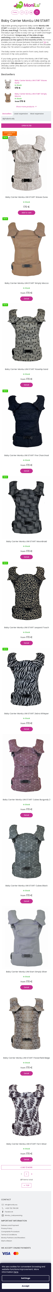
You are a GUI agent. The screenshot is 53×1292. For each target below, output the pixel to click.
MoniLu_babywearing (13, 1215)
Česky (15, 12)
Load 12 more (26, 1167)
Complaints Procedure (10, 1231)
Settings (25, 1278)
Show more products (25, 106)
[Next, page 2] (26, 1174)
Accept (25, 1286)
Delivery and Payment (10, 1225)
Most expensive (37, 113)
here (16, 1272)
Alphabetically (8, 118)
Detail (26, 298)
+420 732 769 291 (11, 1208)
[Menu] (31, 12)
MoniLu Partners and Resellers (13, 1237)
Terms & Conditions (9, 1234)
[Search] (22, 12)
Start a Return (6, 1241)
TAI (44, 42)
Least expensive (21, 113)
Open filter (26, 125)
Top (27, 1185)
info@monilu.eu (11, 1205)
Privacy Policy (6, 1228)
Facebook (9, 1212)
